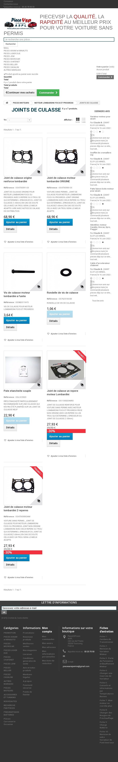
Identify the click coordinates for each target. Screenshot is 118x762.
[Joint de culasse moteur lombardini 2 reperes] (23, 486)
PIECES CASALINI (11, 67)
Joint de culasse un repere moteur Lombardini (62, 392)
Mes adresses (49, 647)
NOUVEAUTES (10, 701)
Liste (84, 122)
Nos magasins (30, 650)
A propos (27, 681)
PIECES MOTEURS (21, 103)
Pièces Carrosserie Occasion (10, 721)
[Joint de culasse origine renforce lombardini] (23, 157)
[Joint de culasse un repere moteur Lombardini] (66, 370)
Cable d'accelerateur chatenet (100, 264)
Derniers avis (102, 111)
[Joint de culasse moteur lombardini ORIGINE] (66, 157)
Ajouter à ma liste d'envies (20, 242)
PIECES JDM (9, 56)
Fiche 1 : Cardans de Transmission (106, 639)
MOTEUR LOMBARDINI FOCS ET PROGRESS (53, 103)
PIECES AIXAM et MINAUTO (16, 51)
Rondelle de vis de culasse (62, 292)
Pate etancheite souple (17, 390)
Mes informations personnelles (48, 654)
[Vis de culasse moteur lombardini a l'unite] (23, 271)
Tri (5, 120)
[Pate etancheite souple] (23, 370)
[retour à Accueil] (7, 103)
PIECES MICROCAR (12, 59)
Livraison (27, 654)
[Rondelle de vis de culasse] (66, 271)
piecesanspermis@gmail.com (76, 666)
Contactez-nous (11, 4)
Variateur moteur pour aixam (100, 117)
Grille (78, 122)
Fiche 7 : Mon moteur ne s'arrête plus (106, 703)
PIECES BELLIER (11, 64)
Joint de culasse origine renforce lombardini (18, 179)
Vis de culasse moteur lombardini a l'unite (17, 294)
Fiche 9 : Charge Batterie (104, 725)
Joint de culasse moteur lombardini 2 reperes (18, 508)
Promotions (28, 633)
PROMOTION (10, 633)
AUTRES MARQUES (12, 70)
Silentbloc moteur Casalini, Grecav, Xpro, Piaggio (100, 227)
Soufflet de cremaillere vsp (100, 154)
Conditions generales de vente (29, 661)
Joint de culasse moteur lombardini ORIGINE (61, 179)
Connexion (8, 1)
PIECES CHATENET (12, 62)
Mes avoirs (47, 643)
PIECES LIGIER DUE (12, 53)
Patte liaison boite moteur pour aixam (102, 190)
